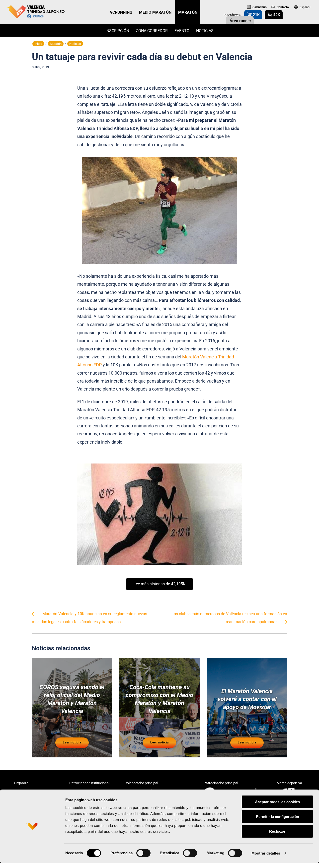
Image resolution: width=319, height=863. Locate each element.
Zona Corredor (152, 30)
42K (276, 14)
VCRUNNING (121, 12)
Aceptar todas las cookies (277, 802)
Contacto (282, 7)
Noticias (205, 30)
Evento (181, 30)
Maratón (56, 44)
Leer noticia (72, 742)
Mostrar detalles (265, 853)
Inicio (38, 44)
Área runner (240, 20)
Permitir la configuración (277, 816)
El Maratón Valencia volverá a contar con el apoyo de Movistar (247, 699)
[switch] (143, 853)
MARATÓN (187, 12)
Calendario (259, 7)
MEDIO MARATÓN (155, 12)
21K (256, 14)
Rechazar (277, 831)
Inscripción (117, 30)
